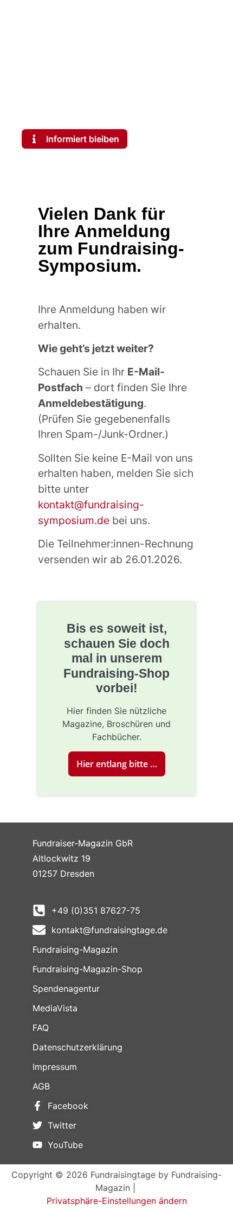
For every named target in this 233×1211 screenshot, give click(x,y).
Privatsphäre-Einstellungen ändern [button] (117, 1200)
